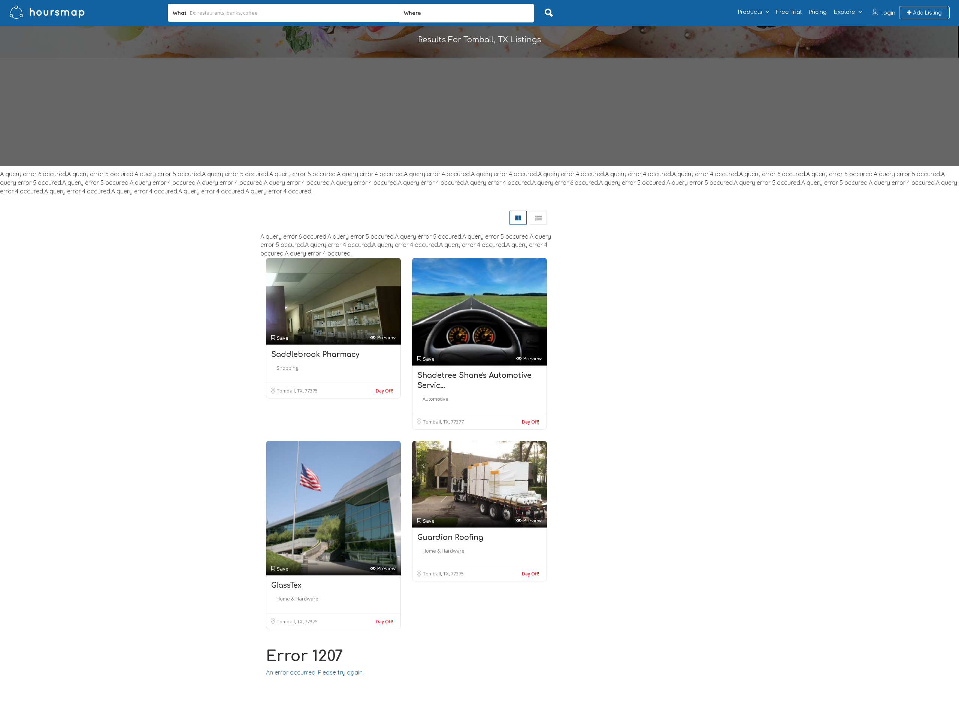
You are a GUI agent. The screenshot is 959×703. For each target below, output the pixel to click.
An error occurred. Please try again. (315, 672)
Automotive (435, 398)
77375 (311, 390)
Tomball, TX (290, 390)
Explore (844, 12)
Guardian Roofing (450, 537)
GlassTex (286, 585)
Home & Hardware (297, 598)
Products (750, 12)
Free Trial (789, 12)
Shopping (287, 367)
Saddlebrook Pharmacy (315, 354)
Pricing (817, 12)
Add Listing (926, 12)
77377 (457, 421)
